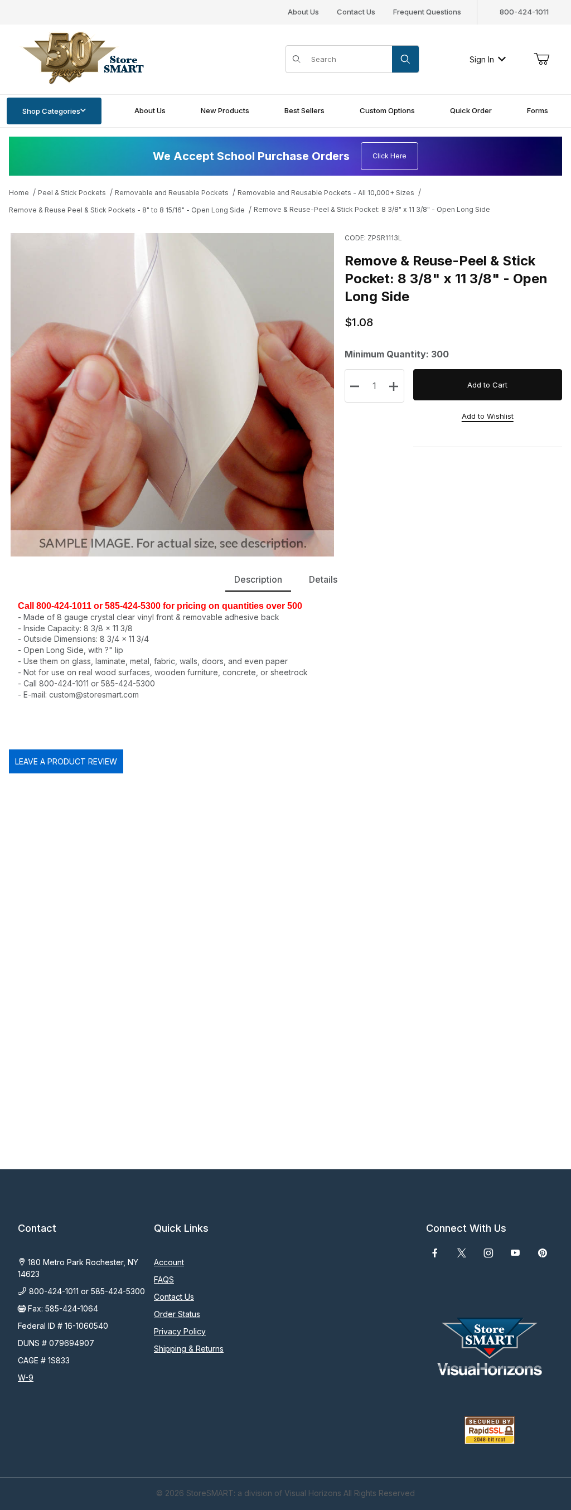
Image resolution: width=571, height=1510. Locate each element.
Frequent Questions (427, 11)
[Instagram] (488, 1253)
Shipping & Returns (189, 1348)
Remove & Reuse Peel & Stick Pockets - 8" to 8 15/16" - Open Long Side (127, 210)
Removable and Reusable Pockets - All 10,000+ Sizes (326, 192)
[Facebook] (435, 1253)
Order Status (177, 1314)
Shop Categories (51, 111)
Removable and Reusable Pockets (172, 192)
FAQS (164, 1279)
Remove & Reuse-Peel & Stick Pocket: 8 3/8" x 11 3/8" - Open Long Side (372, 209)
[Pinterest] (542, 1253)
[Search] (405, 59)
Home (19, 192)
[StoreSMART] (81, 58)
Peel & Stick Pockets (72, 192)
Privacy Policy (180, 1331)
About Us (303, 11)
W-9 (25, 1377)
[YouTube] (515, 1253)
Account (169, 1262)
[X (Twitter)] (462, 1253)
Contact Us (356, 11)
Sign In (482, 59)
